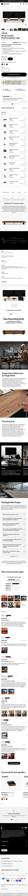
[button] (16, 42)
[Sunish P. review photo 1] (4, 756)
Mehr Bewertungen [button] (14, 763)
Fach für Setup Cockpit (13, 181)
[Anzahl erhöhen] (8, 70)
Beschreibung (6, 192)
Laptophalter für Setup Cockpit (13, 125)
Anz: (21, 120)
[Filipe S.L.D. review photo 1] (4, 631)
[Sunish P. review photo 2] (11, 756)
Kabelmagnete (12, 162)
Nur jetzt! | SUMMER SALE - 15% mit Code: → (14, 1)
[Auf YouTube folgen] (26, 828)
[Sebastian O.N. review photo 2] (11, 691)
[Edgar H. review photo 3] (18, 713)
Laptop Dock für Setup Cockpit (13, 131)
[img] (4, 618)
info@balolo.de (9, 863)
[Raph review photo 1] (4, 735)
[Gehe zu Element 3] (11, 29)
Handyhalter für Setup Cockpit (13, 175)
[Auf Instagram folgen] (22, 828)
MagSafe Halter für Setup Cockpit (14, 137)
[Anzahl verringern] (3, 70)
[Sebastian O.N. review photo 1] (4, 691)
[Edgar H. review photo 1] (4, 713)
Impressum (3, 886)
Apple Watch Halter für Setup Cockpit (13, 144)
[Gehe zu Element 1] (3, 29)
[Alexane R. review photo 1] (4, 669)
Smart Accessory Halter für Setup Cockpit (14, 156)
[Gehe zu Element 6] (24, 29)
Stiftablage (4, 794)
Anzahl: (2, 67)
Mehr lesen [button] (21, 625)
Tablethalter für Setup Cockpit (13, 150)
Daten (13, 192)
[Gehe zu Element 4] (15, 29)
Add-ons (3, 112)
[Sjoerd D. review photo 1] (4, 650)
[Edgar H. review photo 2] (11, 713)
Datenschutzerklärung (21, 884)
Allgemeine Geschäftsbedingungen (8, 884)
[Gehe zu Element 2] (7, 29)
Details (19, 192)
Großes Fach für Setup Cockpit (13, 119)
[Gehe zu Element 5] (20, 29)
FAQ (25, 192)
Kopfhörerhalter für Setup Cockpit (14, 169)
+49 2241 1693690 (8, 866)
